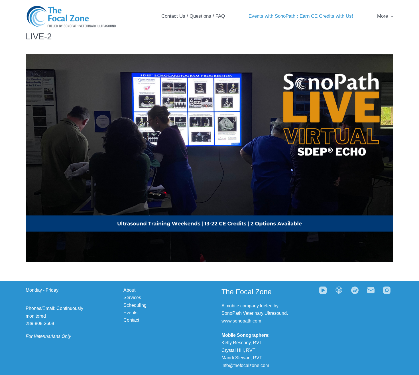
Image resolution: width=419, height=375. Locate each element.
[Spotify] (355, 290)
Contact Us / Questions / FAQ (193, 16)
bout (131, 290)
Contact (131, 320)
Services (132, 297)
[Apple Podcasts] (339, 290)
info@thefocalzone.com (245, 365)
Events (130, 312)
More (382, 16)
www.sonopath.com (241, 320)
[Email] (371, 290)
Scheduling (135, 305)
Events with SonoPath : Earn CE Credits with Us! (301, 16)
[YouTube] (323, 290)
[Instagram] (386, 290)
